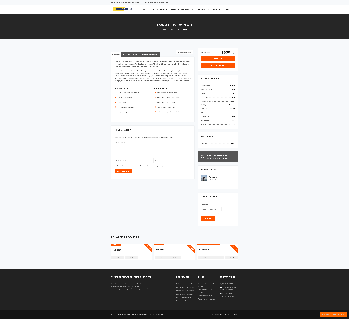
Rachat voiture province (206, 299)
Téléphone (205, 204)
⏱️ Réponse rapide (226, 293)
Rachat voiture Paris (205, 296)
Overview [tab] (116, 54)
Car (172, 29)
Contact (235, 314)
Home (164, 29)
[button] (218, 58)
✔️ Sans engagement (227, 296)
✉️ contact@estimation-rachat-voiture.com (228, 288)
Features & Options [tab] (130, 54)
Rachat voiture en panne (184, 294)
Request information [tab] (149, 54)
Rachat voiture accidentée (185, 291)
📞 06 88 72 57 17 (226, 284)
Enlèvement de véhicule (184, 301)
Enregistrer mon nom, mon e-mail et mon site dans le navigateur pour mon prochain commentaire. (151, 166)
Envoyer (208, 218)
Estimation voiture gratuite (185, 284)
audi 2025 (117, 250)
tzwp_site (213, 177)
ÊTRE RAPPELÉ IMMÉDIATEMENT (333, 314)
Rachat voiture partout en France (207, 285)
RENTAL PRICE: (206, 52)
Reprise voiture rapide (183, 297)
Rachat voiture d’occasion (185, 287)
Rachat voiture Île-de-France (205, 291)
